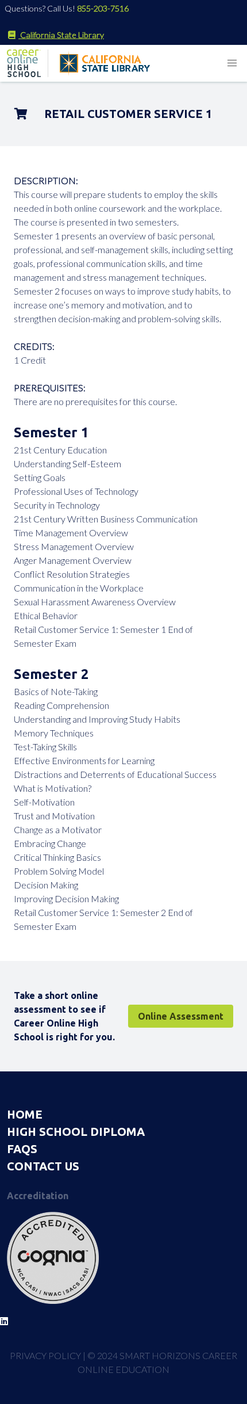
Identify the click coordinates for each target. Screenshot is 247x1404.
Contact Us (43, 1166)
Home (25, 1114)
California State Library (61, 35)
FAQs (22, 1148)
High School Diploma (76, 1131)
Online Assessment (180, 1016)
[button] (232, 63)
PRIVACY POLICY (45, 1355)
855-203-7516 (103, 8)
